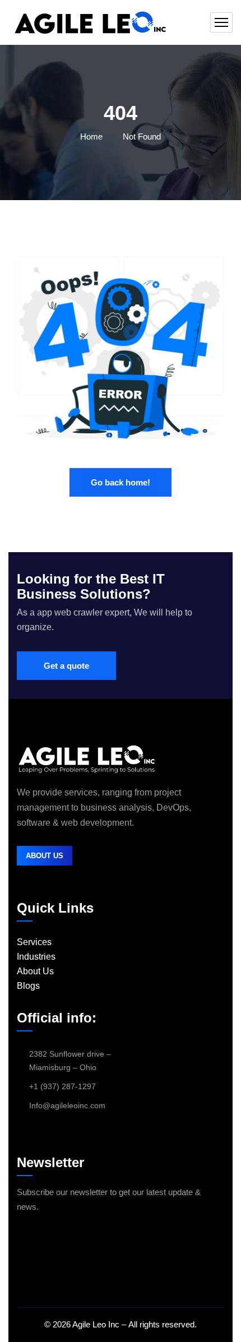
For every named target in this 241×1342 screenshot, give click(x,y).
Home (91, 136)
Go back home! (120, 482)
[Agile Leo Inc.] (89, 22)
